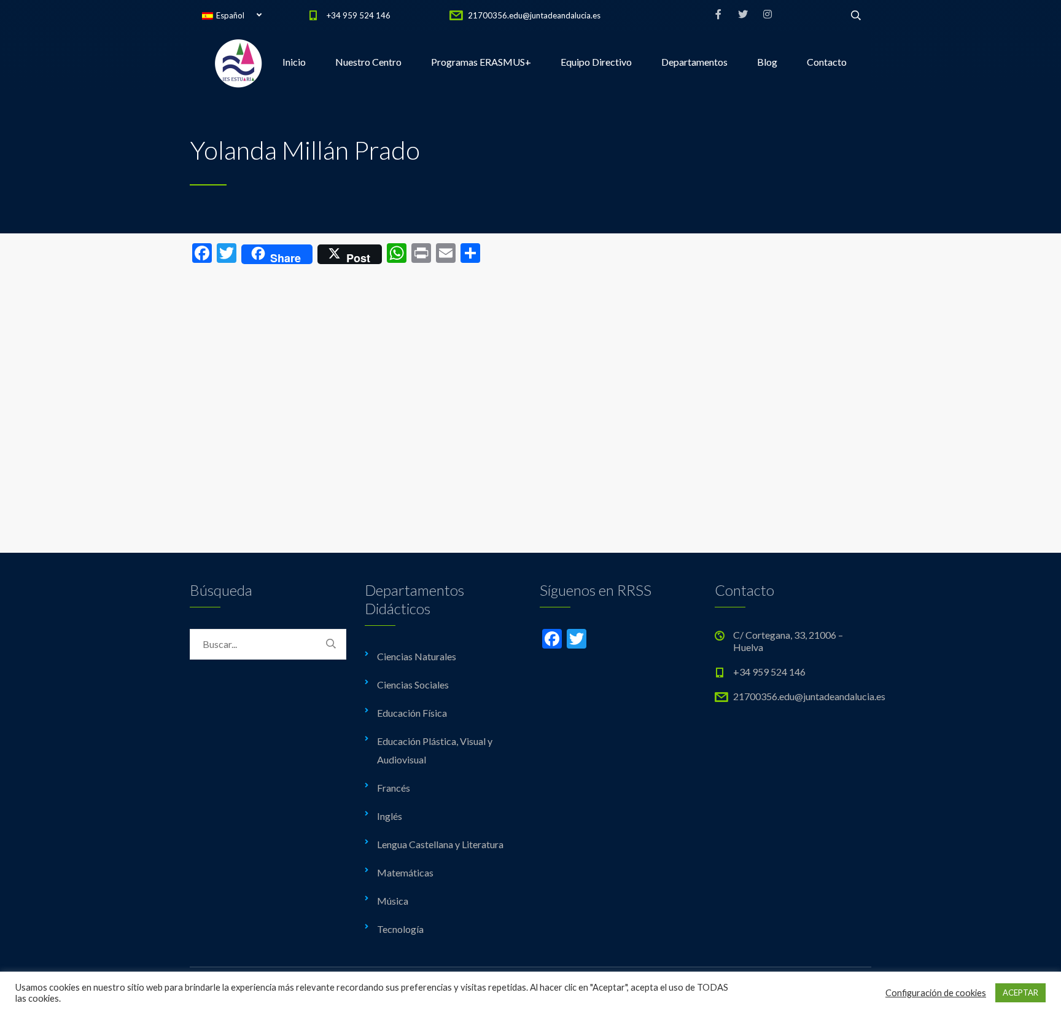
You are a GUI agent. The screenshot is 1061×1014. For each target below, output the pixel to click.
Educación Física (412, 713)
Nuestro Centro (368, 62)
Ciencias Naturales (416, 656)
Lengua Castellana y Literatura (440, 844)
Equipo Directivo (596, 62)
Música (392, 901)
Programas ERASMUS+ (481, 62)
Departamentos (694, 62)
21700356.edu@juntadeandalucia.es (534, 15)
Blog (767, 62)
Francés (393, 788)
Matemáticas (405, 872)
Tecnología (400, 929)
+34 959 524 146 (359, 15)
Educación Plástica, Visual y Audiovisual (434, 750)
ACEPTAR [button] (1020, 992)
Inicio (294, 62)
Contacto (827, 62)
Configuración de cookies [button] (935, 993)
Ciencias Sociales (413, 684)
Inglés (389, 816)
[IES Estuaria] (238, 62)
